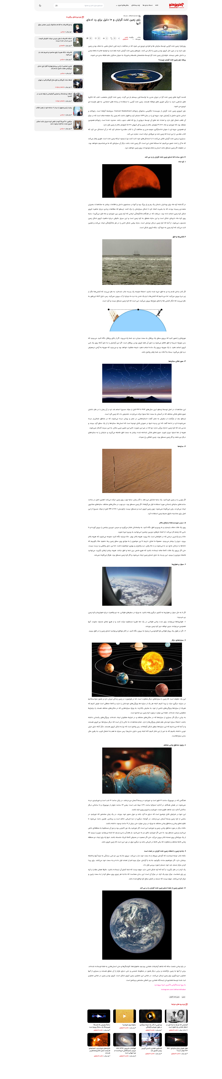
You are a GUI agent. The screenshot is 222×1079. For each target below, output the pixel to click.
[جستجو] (56, 5)
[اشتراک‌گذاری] (119, 38)
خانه (156, 5)
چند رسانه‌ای (135, 5)
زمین (183, 997)
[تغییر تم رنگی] (40, 5)
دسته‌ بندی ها (148, 5)
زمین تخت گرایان (174, 997)
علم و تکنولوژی (125, 38)
